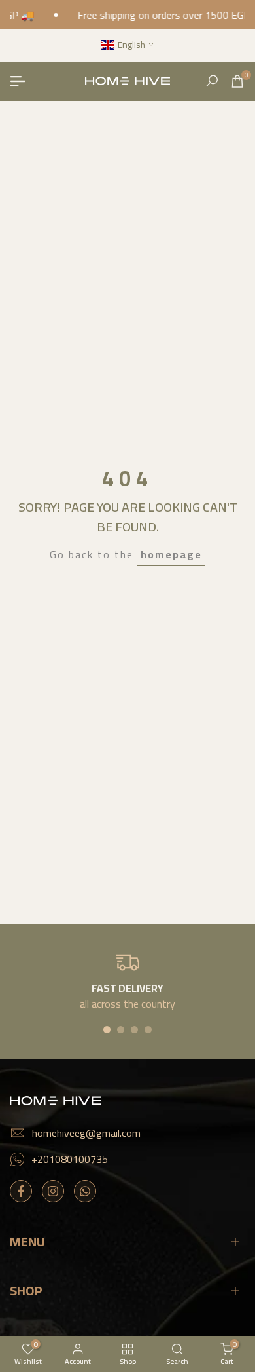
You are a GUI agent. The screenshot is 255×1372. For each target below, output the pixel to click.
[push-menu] (18, 81)
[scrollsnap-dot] (106, 1029)
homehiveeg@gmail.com (86, 1133)
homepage (171, 554)
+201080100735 (69, 1159)
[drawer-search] (212, 80)
